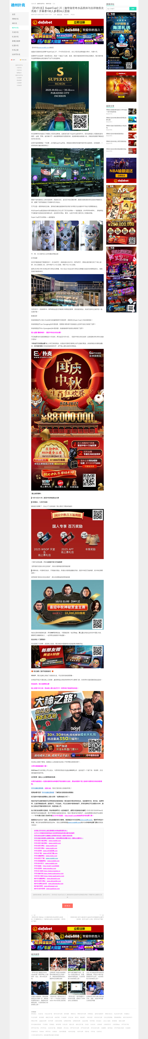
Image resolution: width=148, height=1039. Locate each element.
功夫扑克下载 (51, 1028)
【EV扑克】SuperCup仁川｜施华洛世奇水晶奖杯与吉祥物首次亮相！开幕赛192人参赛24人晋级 (67, 9)
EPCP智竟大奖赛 (119, 1028)
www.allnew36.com (53, 878)
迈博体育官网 (76, 1021)
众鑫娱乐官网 (42, 1021)
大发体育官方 (107, 1024)
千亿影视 (45, 1024)
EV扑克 (93, 1031)
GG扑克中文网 (98, 1017)
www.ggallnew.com (53, 889)
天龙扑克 (15, 32)
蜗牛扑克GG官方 (127, 1017)
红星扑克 (15, 45)
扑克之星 (15, 50)
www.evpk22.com (55, 843)
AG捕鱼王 (126, 1014)
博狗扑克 (15, 19)
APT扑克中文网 (85, 1028)
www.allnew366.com (54, 881)
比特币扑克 (16, 54)
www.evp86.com (43, 47)
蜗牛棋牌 (66, 1014)
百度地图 (56, 1035)
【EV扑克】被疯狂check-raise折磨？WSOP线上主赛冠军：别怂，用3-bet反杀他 (39, 975)
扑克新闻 (128, 1028)
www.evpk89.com (74, 822)
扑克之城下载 (48, 1014)
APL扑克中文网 (95, 1028)
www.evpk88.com (53, 861)
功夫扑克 (92, 1024)
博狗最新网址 (117, 1017)
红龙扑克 (15, 36)
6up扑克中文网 (118, 1014)
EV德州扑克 (34, 1031)
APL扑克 (66, 1028)
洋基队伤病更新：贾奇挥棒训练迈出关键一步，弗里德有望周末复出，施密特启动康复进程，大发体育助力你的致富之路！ (39, 1000)
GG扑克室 (89, 1017)
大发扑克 (19, 67)
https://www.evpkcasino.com (53, 873)
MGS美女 (33, 1014)
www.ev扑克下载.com (50, 853)
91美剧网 (63, 1017)
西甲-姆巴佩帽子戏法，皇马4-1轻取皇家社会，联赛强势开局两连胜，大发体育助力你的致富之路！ (76, 975)
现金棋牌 (19, 80)
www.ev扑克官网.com (50, 851)
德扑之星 (71, 1024)
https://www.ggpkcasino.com (54, 876)
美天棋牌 (41, 1017)
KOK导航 (92, 1021)
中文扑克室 (34, 1017)
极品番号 (82, 1017)
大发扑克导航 (58, 1021)
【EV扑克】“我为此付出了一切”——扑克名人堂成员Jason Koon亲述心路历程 (58, 998)
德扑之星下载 (79, 1024)
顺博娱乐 (19, 72)
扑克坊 (87, 1024)
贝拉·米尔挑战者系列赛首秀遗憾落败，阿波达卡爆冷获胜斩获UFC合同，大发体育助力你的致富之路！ (95, 975)
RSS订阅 (23, 60)
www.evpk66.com (52, 858)
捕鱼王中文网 (49, 1017)
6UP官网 (50, 1021)
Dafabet (41, 1031)
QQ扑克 (87, 1031)
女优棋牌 (19, 78)
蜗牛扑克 (15, 27)
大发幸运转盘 (71, 1031)
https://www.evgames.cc (51, 871)
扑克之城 (70, 1017)
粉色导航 (57, 1017)
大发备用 (19, 85)
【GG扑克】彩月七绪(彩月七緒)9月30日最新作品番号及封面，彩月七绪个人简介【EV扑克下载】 (87, 918)
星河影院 (114, 1021)
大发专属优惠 (62, 1031)
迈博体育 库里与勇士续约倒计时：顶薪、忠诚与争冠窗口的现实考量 (95, 998)
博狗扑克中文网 (81, 1014)
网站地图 (51, 1035)
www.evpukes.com (49, 868)
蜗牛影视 (58, 1024)
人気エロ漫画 (106, 1021)
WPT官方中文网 (74, 1028)
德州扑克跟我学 (99, 1014)
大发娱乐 (54, 1031)
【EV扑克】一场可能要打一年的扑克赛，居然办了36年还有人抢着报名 (76, 998)
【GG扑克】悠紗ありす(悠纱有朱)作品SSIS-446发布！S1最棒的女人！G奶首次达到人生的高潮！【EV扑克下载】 (48, 919)
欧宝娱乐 (98, 1021)
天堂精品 (51, 1024)
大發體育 (103, 1028)
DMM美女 (90, 1014)
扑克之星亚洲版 (108, 1017)
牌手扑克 (48, 1031)
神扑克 (14, 23)
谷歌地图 (46, 1035)
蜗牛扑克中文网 (58, 1014)
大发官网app (116, 1024)
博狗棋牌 (59, 1028)
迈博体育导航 (67, 1021)
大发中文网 (80, 1031)
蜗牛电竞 (110, 1028)
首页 (13, 14)
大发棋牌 (19, 83)
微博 (14, 60)
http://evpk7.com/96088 (73, 815)
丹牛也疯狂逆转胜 (48, 792)
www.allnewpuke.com (55, 883)
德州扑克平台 (19, 6)
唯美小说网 (122, 1021)
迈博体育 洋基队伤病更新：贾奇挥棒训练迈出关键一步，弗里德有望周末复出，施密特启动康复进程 (58, 975)
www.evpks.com (51, 856)
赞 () (68, 906)
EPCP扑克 (43, 1028)
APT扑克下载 (125, 1024)
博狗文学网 (34, 1021)
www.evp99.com (86, 820)
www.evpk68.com (51, 863)
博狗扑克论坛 (108, 1014)
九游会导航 (85, 1021)
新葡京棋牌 (16, 41)
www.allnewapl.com (51, 886)
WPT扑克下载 (35, 1028)
